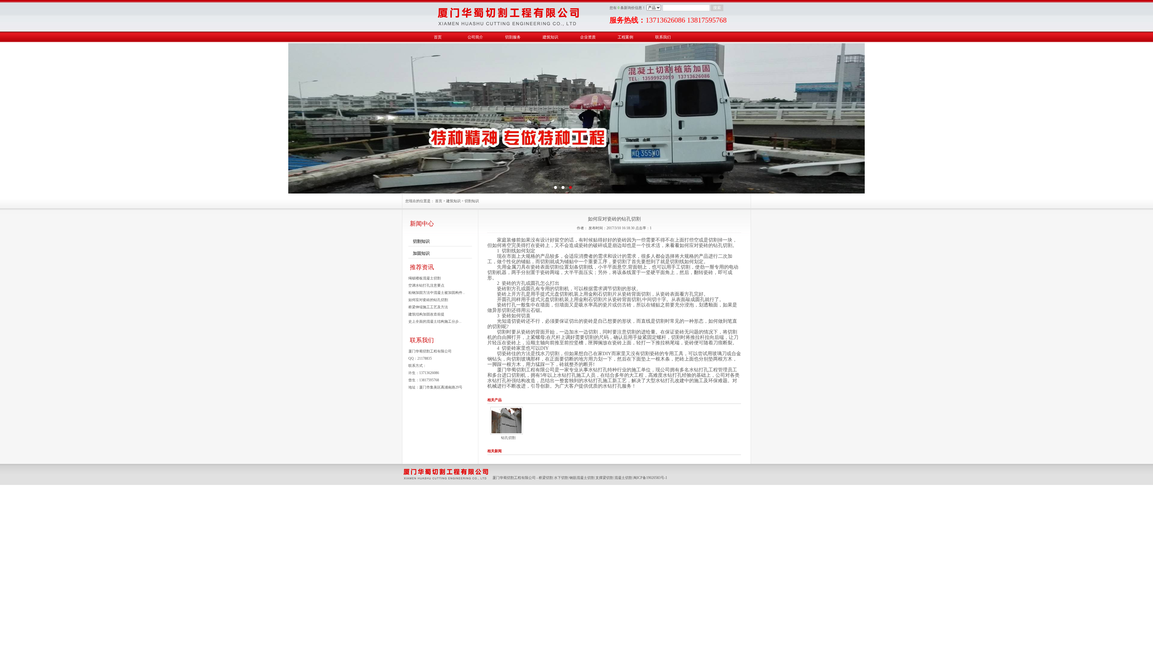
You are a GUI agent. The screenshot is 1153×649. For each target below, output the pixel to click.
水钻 (694, 369)
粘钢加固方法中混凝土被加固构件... (436, 293)
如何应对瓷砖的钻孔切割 (428, 300)
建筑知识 (550, 37)
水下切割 (561, 478)
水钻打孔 (597, 369)
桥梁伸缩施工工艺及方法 (428, 307)
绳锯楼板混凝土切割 (424, 278)
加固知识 (421, 253)
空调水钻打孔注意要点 (426, 285)
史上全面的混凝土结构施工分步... (435, 321)
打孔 (511, 304)
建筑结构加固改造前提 (426, 314)
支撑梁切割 (604, 478)
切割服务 (513, 37)
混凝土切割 (623, 478)
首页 (438, 37)
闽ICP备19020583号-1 (650, 478)
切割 (713, 239)
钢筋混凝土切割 (582, 478)
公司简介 (475, 37)
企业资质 (588, 37)
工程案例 (625, 37)
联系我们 (663, 37)
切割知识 (472, 201)
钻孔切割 (508, 438)
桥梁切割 (546, 478)
